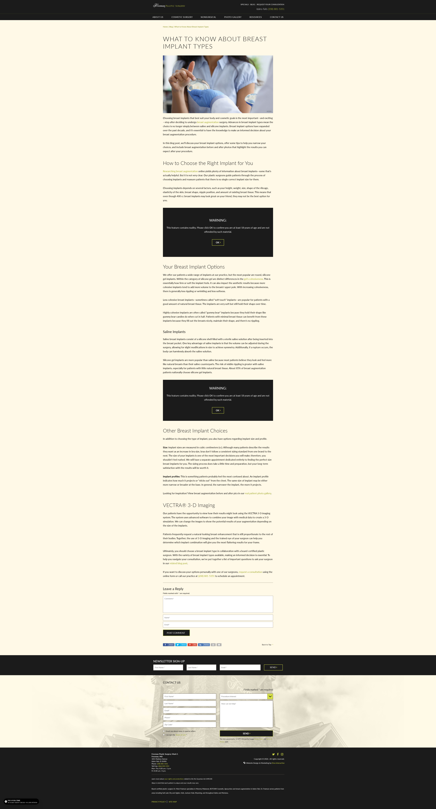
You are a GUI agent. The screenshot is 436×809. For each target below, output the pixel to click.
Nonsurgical (208, 17)
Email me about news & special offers (180, 731)
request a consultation (250, 571)
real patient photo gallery (258, 493)
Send (246, 733)
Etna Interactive (278, 763)
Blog (252, 4)
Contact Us (277, 17)
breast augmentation (208, 122)
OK (217, 242)
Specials (245, 4)
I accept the (170, 734)
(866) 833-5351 (163, 766)
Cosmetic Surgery (182, 17)
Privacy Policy (258, 739)
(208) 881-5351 (162, 764)
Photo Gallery (232, 17)
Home (165, 26)
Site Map (173, 801)
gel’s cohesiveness (253, 278)
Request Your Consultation (270, 4)
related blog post (178, 563)
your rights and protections (173, 779)
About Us (157, 17)
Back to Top (266, 644)
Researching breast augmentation (180, 171)
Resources (256, 17)
